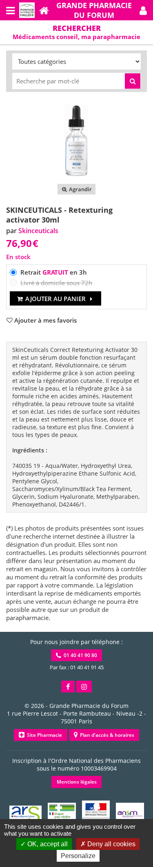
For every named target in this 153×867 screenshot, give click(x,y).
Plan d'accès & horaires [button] (106, 735)
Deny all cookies (110, 844)
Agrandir (80, 189)
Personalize (78, 855)
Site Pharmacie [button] (43, 735)
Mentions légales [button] (77, 781)
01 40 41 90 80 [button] (79, 655)
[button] (143, 10)
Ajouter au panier (55, 299)
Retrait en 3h (53, 272)
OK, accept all (47, 844)
